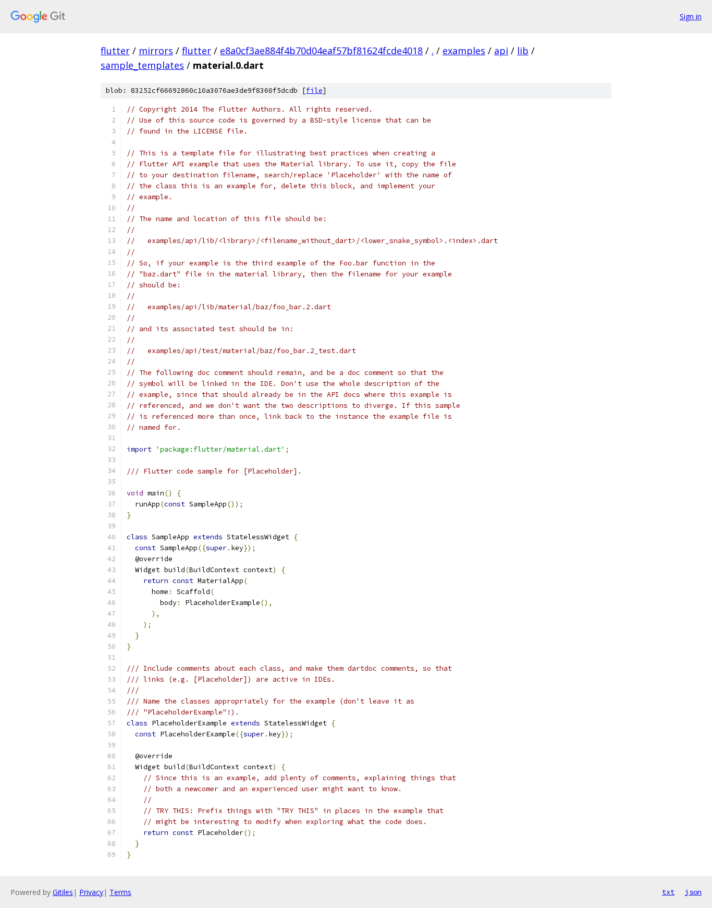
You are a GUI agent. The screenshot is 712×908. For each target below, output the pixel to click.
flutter (115, 50)
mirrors (156, 50)
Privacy (91, 892)
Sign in (691, 16)
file (314, 90)
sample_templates (142, 65)
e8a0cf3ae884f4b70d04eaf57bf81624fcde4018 (321, 50)
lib (523, 50)
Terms (120, 892)
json (693, 892)
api (501, 50)
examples (464, 50)
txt (668, 892)
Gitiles (63, 892)
